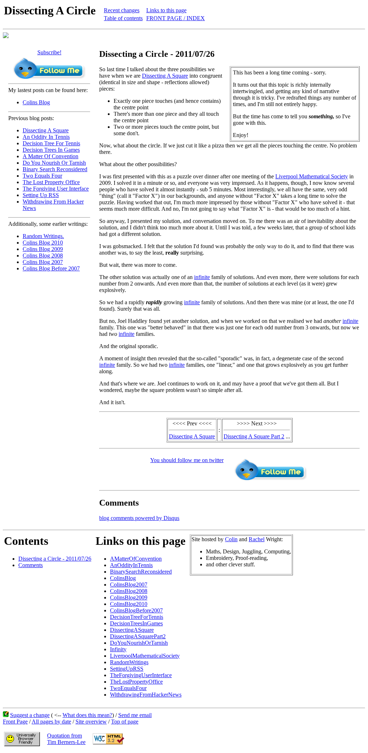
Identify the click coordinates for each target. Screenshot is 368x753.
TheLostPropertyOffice (136, 682)
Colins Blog (36, 102)
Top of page (124, 721)
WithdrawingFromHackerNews (145, 695)
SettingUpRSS (126, 669)
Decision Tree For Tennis (51, 143)
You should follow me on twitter (187, 460)
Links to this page (166, 10)
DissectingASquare (132, 630)
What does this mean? (87, 715)
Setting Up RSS (41, 195)
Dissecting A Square (46, 130)
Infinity (118, 649)
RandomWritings (129, 662)
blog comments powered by (139, 518)
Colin (231, 539)
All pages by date (51, 721)
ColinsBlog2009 (128, 597)
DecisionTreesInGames (136, 623)
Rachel (256, 539)
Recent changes (121, 10)
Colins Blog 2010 (43, 242)
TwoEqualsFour (128, 688)
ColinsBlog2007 (128, 584)
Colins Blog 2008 (43, 255)
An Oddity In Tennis (46, 137)
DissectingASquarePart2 (138, 636)
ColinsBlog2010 (128, 604)
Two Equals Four (42, 176)
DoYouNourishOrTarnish (139, 643)
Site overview (91, 721)
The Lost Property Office (51, 182)
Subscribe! (49, 52)
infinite (202, 277)
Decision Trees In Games (51, 150)
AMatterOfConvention (136, 559)
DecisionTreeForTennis (136, 617)
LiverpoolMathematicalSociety (145, 656)
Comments (30, 565)
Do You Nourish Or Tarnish (54, 163)
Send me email (135, 715)
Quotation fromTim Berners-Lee (66, 739)
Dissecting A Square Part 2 (254, 436)
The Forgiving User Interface (56, 189)
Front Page (15, 721)
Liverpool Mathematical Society (311, 176)
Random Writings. (43, 236)
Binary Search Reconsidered (55, 169)
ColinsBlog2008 (128, 591)
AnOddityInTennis (131, 565)
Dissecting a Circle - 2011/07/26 (54, 559)
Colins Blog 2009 (43, 249)
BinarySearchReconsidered (141, 572)
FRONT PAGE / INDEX (175, 18)
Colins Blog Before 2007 (51, 268)
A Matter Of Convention (50, 156)
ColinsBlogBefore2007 (136, 610)
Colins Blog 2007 (43, 262)
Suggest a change (30, 715)
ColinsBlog (123, 578)
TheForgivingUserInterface (141, 675)
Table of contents (123, 18)
